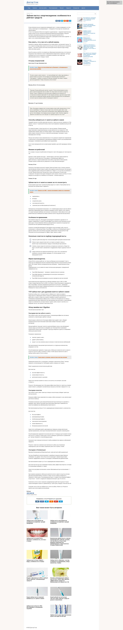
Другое (83, 8)
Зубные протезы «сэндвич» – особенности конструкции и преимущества (89, 62)
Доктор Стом (32, 2)
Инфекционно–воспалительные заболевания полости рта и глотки (89, 39)
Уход (29, 8)
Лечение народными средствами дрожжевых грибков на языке (89, 25)
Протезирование (53, 8)
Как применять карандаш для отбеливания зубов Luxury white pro (89, 19)
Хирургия (68, 8)
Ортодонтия (76, 8)
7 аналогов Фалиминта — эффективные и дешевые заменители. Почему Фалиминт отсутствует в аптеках (89, 47)
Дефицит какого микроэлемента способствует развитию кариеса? (89, 32)
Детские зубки (43, 8)
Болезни (35, 8)
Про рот (62, 8)
